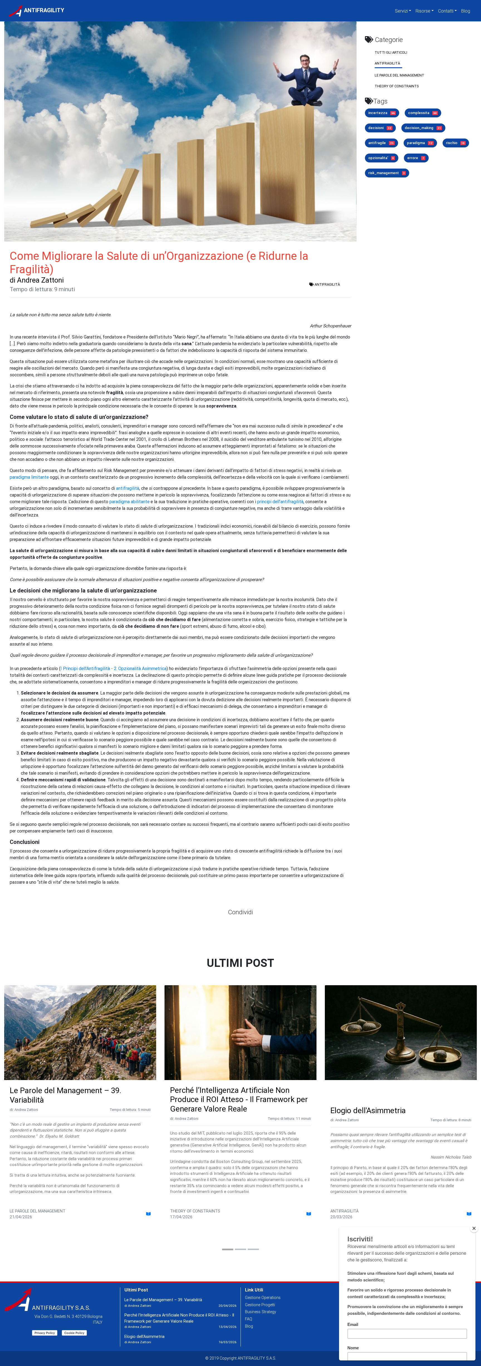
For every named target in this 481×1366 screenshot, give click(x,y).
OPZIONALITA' (381, 157)
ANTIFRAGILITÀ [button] (387, 63)
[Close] (474, 1228)
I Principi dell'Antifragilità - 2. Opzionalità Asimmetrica (113, 668)
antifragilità (127, 488)
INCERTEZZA (381, 112)
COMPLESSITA (422, 112)
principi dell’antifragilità (280, 501)
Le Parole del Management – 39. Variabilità (65, 1095)
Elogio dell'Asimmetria (368, 1110)
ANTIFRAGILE (381, 142)
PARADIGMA (420, 142)
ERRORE (415, 157)
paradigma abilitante (129, 501)
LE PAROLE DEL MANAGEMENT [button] (399, 75)
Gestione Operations (263, 1297)
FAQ (248, 1318)
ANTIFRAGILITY (43, 10)
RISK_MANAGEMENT (386, 173)
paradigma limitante (29, 477)
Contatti (445, 11)
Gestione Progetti (260, 1304)
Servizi (401, 11)
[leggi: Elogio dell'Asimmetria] (469, 1214)
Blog (465, 11)
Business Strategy (260, 1311)
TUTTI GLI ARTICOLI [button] (391, 52)
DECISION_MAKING (423, 127)
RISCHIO (455, 142)
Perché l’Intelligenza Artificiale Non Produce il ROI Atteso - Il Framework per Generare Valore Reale (239, 1099)
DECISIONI (379, 127)
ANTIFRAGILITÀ (327, 284)
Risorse (423, 11)
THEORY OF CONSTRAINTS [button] (397, 86)
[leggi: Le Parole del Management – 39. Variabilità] (148, 1214)
